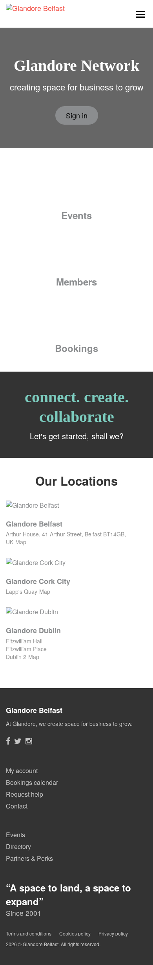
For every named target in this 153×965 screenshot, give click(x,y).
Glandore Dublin (33, 630)
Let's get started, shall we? (77, 436)
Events (76, 215)
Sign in (76, 115)
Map (20, 542)
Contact (16, 805)
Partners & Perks (29, 858)
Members (76, 281)
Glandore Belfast (34, 524)
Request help (24, 794)
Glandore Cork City (38, 581)
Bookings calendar (32, 782)
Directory (18, 846)
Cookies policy (75, 933)
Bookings (76, 348)
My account (22, 770)
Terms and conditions (28, 933)
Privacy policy (113, 933)
